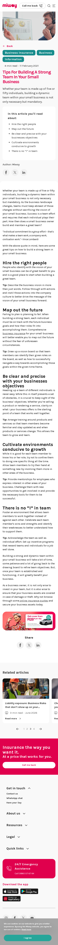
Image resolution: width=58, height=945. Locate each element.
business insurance (14, 333)
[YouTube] (32, 918)
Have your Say (13, 803)
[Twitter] (23, 918)
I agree (28, 938)
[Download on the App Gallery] (12, 898)
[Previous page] (18, 729)
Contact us (12, 793)
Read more (18, 718)
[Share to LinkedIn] (23, 172)
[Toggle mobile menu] (53, 5)
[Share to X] (14, 172)
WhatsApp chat (14, 798)
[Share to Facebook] (6, 172)
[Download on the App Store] (11, 891)
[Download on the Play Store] (29, 891)
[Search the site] (49, 5)
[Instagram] (6, 918)
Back (10, 46)
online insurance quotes (33, 600)
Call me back (29, 765)
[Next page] (40, 729)
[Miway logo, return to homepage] (10, 5)
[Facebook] (14, 918)
